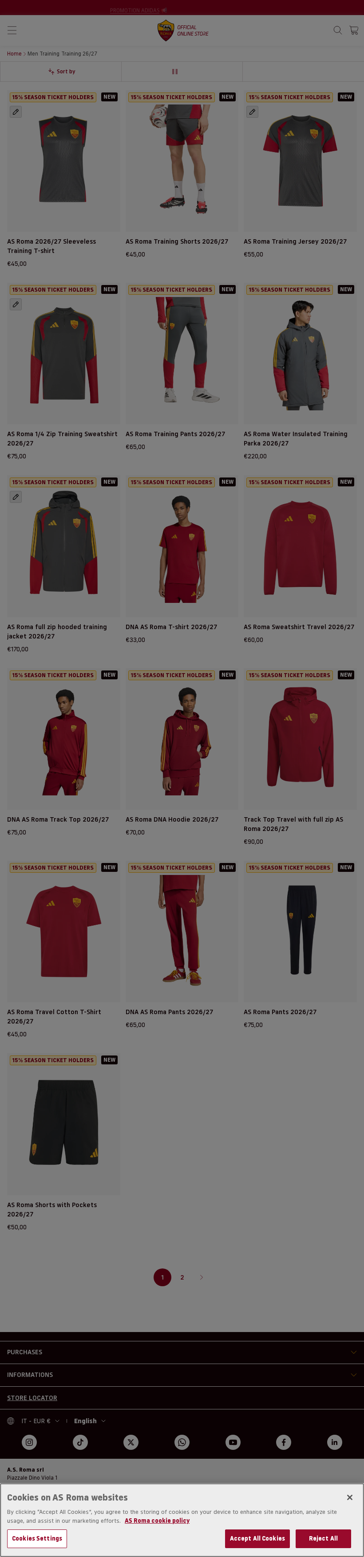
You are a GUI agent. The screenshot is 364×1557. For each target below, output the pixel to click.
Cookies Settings (37, 1538)
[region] (182, 1520)
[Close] (350, 1497)
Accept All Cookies (257, 1538)
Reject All (323, 1538)
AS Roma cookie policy (157, 1520)
